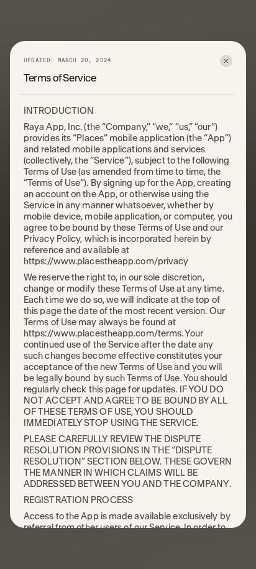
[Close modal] (226, 61)
